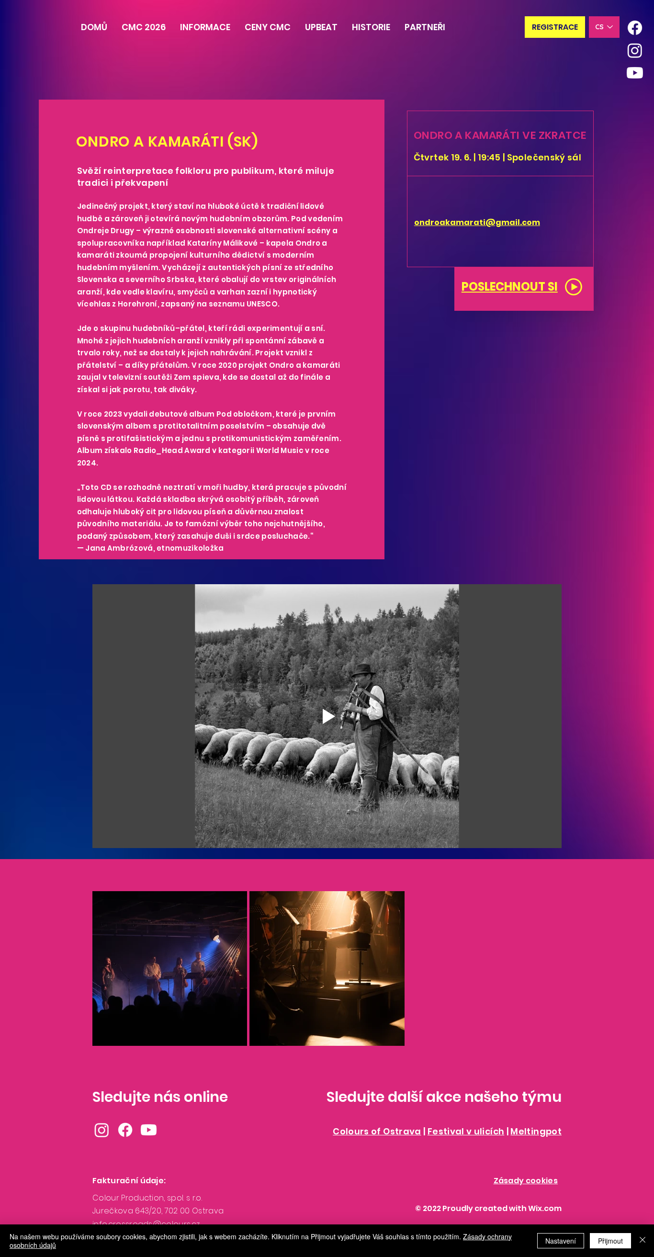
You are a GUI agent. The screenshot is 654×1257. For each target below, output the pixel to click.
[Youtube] (634, 72)
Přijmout (610, 1241)
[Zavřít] (642, 1240)
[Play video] (327, 716)
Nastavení (560, 1241)
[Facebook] (634, 27)
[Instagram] (634, 50)
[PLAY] (573, 286)
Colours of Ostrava (377, 1131)
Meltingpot (536, 1131)
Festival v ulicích (466, 1131)
